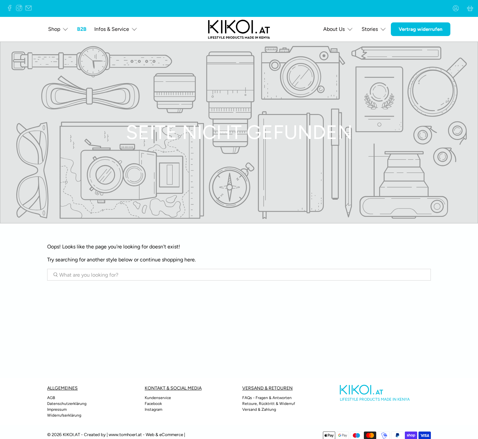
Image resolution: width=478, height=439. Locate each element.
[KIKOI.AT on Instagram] (20, 9)
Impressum (57, 409)
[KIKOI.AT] (239, 29)
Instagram (153, 409)
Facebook (153, 403)
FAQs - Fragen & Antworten (267, 397)
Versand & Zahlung (259, 409)
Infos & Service (111, 29)
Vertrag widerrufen (421, 29)
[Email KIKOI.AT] (30, 9)
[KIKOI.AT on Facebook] (11, 9)
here (189, 260)
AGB (51, 397)
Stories (370, 29)
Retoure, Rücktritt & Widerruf (268, 403)
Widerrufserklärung (64, 415)
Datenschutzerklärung (66, 403)
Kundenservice (158, 397)
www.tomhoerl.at (125, 434)
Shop (54, 29)
